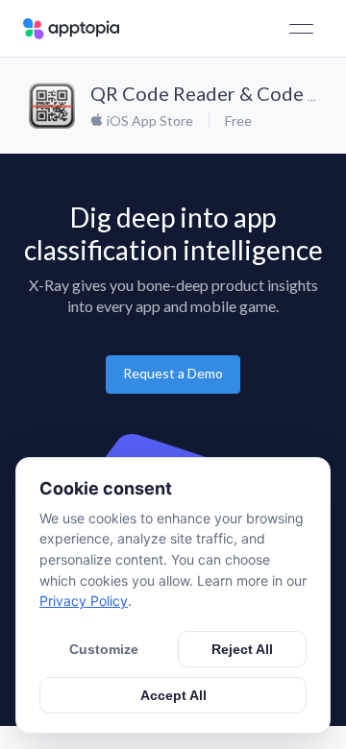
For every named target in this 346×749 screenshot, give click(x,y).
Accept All (173, 695)
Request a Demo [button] (173, 373)
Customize (103, 649)
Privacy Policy (83, 600)
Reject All (242, 649)
